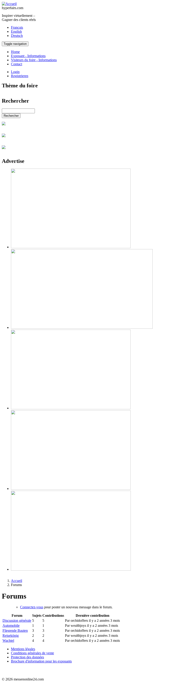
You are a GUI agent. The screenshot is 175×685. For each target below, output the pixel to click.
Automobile (11, 625)
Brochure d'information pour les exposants (41, 661)
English (16, 31)
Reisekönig (11, 635)
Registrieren (19, 76)
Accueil (16, 581)
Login (15, 72)
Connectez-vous (31, 607)
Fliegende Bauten (15, 630)
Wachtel (8, 640)
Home (15, 52)
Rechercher (11, 115)
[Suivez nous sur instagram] (5, 671)
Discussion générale (17, 620)
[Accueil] (9, 4)
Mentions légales (23, 649)
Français (17, 27)
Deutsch (17, 36)
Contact (16, 64)
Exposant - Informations (28, 56)
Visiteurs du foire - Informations (34, 60)
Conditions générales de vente (32, 653)
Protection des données (27, 657)
